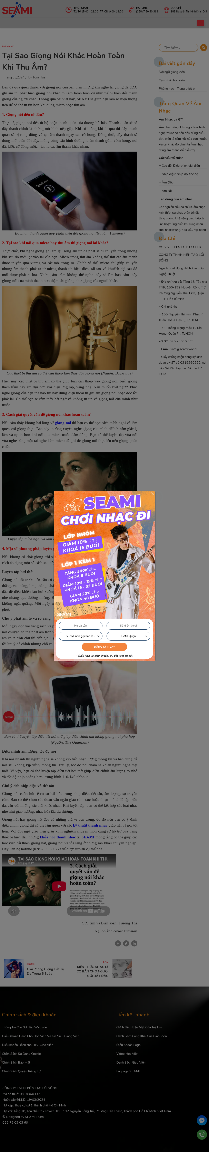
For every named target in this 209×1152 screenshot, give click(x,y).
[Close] (152, 493)
